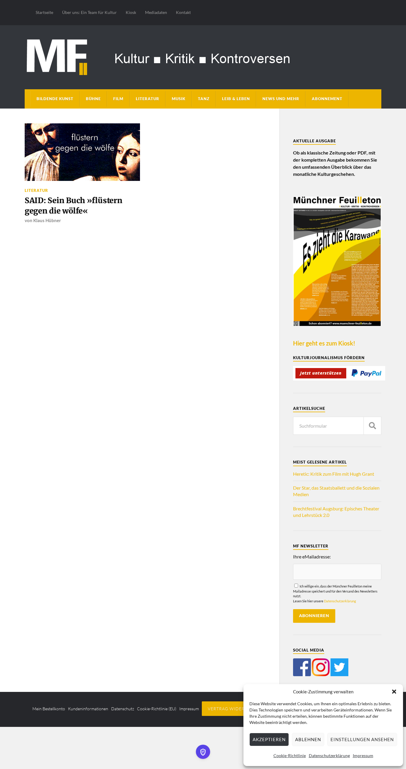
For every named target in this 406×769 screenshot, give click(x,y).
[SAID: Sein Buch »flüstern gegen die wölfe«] (82, 152)
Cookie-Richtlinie (289, 755)
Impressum (363, 755)
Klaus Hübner (47, 220)
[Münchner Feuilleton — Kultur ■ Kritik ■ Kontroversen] (203, 56)
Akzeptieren (269, 739)
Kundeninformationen (88, 708)
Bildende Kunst (55, 98)
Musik (178, 98)
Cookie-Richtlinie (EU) (156, 708)
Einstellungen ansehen (362, 739)
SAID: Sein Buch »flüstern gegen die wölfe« (73, 205)
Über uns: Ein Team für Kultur (89, 12)
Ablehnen (308, 739)
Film (118, 98)
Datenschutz (122, 708)
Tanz (204, 98)
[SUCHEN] (372, 426)
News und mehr (280, 98)
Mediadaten (156, 12)
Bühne (93, 98)
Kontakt (183, 12)
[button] (394, 692)
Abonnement (327, 98)
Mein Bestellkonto (48, 708)
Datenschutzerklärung (329, 755)
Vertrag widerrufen (234, 708)
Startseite (44, 12)
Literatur (147, 98)
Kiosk (131, 12)
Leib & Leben (236, 98)
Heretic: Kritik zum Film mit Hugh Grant (333, 474)
